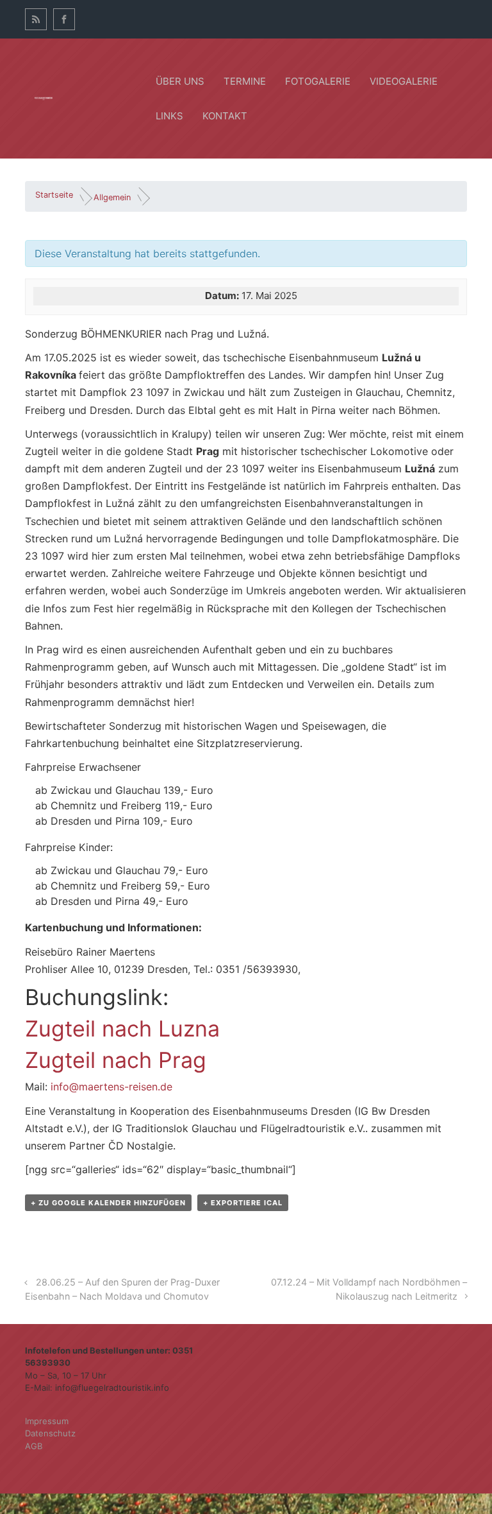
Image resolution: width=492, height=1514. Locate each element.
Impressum (47, 1421)
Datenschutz (50, 1433)
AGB (33, 1446)
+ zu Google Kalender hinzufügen (108, 1202)
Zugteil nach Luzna (122, 1028)
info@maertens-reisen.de (111, 1086)
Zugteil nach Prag (115, 1060)
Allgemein (112, 197)
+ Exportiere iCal (243, 1202)
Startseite (54, 195)
